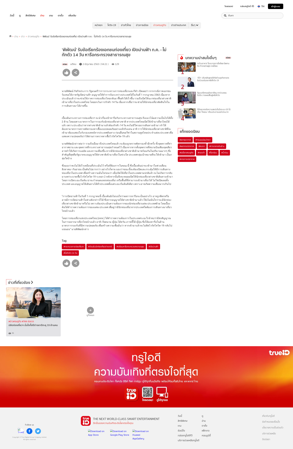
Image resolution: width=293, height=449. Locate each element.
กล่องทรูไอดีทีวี (185, 435)
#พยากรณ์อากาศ (187, 146)
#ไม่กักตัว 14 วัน (70, 253)
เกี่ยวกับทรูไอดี (268, 416)
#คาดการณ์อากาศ (187, 159)
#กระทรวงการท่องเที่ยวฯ (74, 246)
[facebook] (29, 431)
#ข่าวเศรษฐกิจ (15, 321)
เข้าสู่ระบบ (275, 6)
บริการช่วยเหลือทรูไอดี (188, 440)
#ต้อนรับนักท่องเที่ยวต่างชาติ (100, 246)
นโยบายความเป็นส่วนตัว (272, 427)
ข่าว (23, 36)
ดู (20, 15)
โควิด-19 (112, 25)
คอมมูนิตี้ (206, 435)
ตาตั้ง (60, 15)
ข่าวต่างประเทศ (178, 25)
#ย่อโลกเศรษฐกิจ (186, 152)
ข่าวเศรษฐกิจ (159, 25)
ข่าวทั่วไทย (126, 25)
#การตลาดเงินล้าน (216, 146)
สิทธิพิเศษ (30, 15)
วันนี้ (12, 15)
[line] (21, 431)
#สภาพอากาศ (185, 139)
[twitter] (38, 431)
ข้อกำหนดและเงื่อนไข (271, 421)
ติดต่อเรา (266, 439)
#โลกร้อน (213, 152)
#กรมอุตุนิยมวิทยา (202, 139)
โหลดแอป (229, 6)
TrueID (19, 6)
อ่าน (42, 15)
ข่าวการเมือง (142, 25)
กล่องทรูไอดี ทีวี (247, 6)
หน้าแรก (99, 25)
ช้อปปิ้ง (181, 430)
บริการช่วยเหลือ (269, 433)
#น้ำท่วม (224, 152)
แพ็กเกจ (206, 430)
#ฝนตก (202, 146)
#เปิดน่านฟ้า (153, 246)
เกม (51, 15)
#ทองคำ (201, 152)
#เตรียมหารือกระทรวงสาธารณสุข (130, 246)
